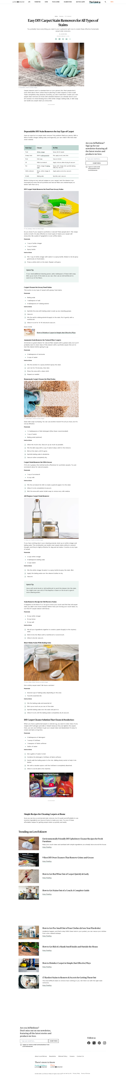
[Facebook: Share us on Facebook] (56, 39)
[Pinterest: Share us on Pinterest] (63, 39)
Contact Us (80, 1056)
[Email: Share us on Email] (66, 39)
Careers (72, 1056)
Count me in (96, 163)
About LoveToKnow (41, 1056)
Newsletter (52, 1056)
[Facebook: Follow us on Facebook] (88, 1042)
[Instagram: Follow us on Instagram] (104, 1042)
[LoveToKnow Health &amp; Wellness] (41, 1066)
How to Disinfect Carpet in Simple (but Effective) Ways (56, 333)
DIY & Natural (68, 16)
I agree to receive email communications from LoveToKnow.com (94, 168)
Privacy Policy (76, 1073)
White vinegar (41, 152)
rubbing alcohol (45, 155)
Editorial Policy (62, 1056)
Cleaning (61, 16)
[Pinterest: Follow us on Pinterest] (99, 1042)
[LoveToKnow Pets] (57, 1066)
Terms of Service (85, 1073)
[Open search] (105, 2)
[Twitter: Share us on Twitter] (59, 39)
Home (56, 16)
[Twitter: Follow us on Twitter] (94, 1042)
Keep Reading (46, 847)
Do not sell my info (67, 1073)
